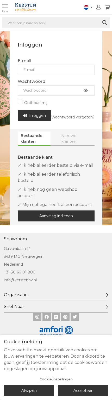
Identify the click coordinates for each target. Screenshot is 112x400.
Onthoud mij (35, 102)
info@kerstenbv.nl (20, 280)
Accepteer (82, 390)
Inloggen (37, 115)
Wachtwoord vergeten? (73, 117)
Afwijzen (29, 390)
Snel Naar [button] (14, 306)
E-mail (24, 60)
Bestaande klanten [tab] (31, 138)
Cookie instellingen (56, 379)
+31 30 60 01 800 (19, 272)
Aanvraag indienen (56, 216)
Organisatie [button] (16, 294)
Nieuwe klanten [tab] (69, 138)
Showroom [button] (15, 238)
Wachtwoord (31, 81)
